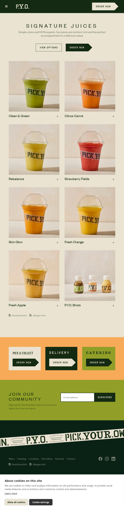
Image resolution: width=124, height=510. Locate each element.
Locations (34, 458)
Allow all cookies (16, 502)
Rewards (59, 458)
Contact (71, 458)
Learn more (11, 493)
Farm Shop (46, 458)
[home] (21, 6)
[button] (6, 6)
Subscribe (105, 397)
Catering (21, 458)
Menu (12, 458)
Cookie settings (40, 502)
